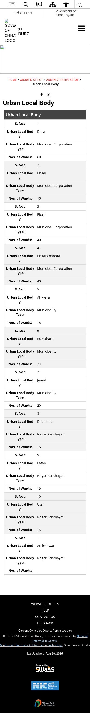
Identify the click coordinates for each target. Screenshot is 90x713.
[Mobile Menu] (81, 28)
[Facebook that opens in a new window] (42, 94)
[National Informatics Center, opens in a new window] (45, 686)
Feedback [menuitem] (45, 623)
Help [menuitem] (45, 610)
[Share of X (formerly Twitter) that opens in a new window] (48, 94)
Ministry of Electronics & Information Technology (31, 645)
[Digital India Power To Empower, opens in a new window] (45, 704)
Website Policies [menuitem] (45, 604)
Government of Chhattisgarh (65, 13)
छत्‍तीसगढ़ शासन (23, 13)
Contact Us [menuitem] (45, 616)
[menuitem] (11, 4)
